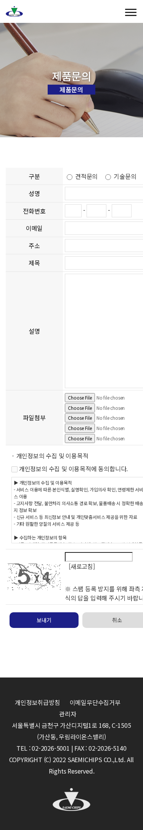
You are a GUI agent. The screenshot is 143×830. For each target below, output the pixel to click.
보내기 (44, 620)
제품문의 (71, 89)
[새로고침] (82, 566)
